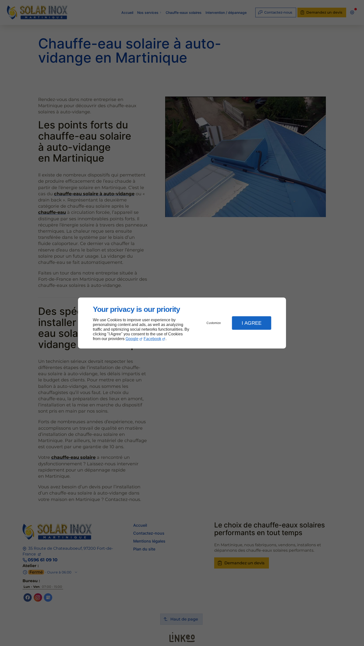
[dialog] (182, 323)
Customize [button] (214, 323)
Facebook (152, 339)
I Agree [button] (251, 323)
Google (132, 339)
